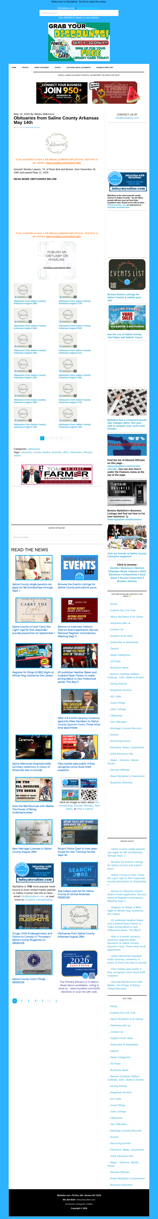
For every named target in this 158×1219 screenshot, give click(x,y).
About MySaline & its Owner (126, 616)
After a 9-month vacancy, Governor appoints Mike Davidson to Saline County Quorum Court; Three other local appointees (79, 723)
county (37, 452)
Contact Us (116, 629)
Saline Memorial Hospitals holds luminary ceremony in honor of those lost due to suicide (31, 767)
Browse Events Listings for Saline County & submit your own (124, 297)
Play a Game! (85, 808)
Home (113, 604)
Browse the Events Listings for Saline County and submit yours (77, 586)
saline (17, 455)
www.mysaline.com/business (124, 519)
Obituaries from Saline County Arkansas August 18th (30, 401)
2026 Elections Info (121, 753)
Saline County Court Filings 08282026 (28, 981)
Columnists (130, 574)
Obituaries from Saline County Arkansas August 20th (30, 376)
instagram (80, 1204)
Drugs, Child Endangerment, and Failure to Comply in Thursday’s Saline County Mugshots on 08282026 (32, 938)
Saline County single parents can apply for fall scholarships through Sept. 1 (32, 587)
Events (114, 568)
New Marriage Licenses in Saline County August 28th (32, 850)
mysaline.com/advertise (38, 899)
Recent (88, 452)
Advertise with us (120, 623)
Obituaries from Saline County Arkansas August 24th (30, 351)
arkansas (26, 452)
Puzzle (124, 577)
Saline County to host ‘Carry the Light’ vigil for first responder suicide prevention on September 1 (33, 630)
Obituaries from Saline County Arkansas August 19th (75, 376)
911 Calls (115, 696)
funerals (56, 452)
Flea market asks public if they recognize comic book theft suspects (76, 767)
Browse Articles (127, 581)
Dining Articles (118, 683)
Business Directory (121, 782)
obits (66, 452)
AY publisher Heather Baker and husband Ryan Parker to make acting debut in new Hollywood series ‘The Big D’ (77, 677)
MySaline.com (66, 8)
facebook (69, 1204)
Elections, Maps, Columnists (127, 747)
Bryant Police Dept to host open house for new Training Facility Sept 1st (77, 852)
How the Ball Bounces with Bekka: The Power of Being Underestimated (33, 809)
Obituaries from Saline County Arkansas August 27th (75, 302)
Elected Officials (83, 805)
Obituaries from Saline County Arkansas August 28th (30, 302)
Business (127, 568)
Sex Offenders (118, 721)
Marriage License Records (125, 728)
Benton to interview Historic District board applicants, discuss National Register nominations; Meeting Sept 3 (78, 631)
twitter (90, 1204)
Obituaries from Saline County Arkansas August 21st (75, 351)
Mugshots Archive (120, 690)
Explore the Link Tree (123, 610)
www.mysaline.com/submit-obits (63, 162)
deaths (46, 452)
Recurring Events (120, 741)
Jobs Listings (118, 709)
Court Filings (117, 702)
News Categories (120, 654)
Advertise (136, 577)
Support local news (121, 635)
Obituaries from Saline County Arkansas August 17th (75, 401)
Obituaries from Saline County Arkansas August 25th (75, 327)
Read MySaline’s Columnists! (127, 776)
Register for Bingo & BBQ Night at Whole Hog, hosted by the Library (33, 674)
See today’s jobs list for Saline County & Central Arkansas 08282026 (76, 894)
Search (114, 648)
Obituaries (34, 448)
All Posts (115, 661)
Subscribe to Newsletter (124, 642)
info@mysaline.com (88, 8)
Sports (133, 571)
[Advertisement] (57, 207)
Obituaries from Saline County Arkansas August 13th (75, 425)
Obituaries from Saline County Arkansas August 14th (30, 425)
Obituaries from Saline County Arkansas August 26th (30, 327)
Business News (119, 667)
